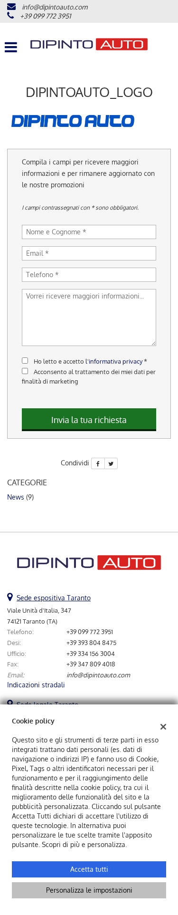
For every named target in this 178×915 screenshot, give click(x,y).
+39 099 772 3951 (45, 16)
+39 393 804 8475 (91, 642)
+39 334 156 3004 (90, 653)
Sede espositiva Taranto (54, 598)
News (15, 497)
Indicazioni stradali (36, 685)
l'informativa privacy (113, 361)
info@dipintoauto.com (54, 7)
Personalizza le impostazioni (89, 890)
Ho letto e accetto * (90, 361)
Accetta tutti (89, 869)
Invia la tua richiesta (89, 419)
